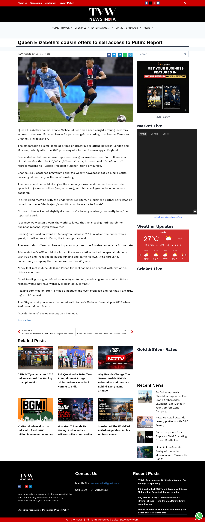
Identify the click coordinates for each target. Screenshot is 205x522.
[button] (66, 27)
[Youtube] (154, 3)
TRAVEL (65, 27)
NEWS (147, 27)
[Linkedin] (158, 3)
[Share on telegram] (130, 55)
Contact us (36, 3)
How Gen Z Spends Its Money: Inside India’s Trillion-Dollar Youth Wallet (75, 430)
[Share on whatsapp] (125, 55)
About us (22, 3)
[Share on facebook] (109, 55)
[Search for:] (163, 54)
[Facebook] (146, 3)
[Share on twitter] (114, 55)
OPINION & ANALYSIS (127, 27)
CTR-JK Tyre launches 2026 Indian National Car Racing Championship (35, 378)
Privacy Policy (66, 3)
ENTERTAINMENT (100, 27)
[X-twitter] (150, 3)
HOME (55, 27)
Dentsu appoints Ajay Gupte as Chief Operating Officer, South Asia (171, 436)
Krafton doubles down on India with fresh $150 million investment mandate (35, 430)
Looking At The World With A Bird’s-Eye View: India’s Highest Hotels (115, 430)
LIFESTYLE (80, 27)
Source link (24, 320)
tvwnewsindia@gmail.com (104, 483)
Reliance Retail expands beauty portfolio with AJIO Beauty (172, 421)
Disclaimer (50, 3)
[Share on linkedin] (120, 55)
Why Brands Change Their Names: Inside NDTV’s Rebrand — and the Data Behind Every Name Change (115, 382)
